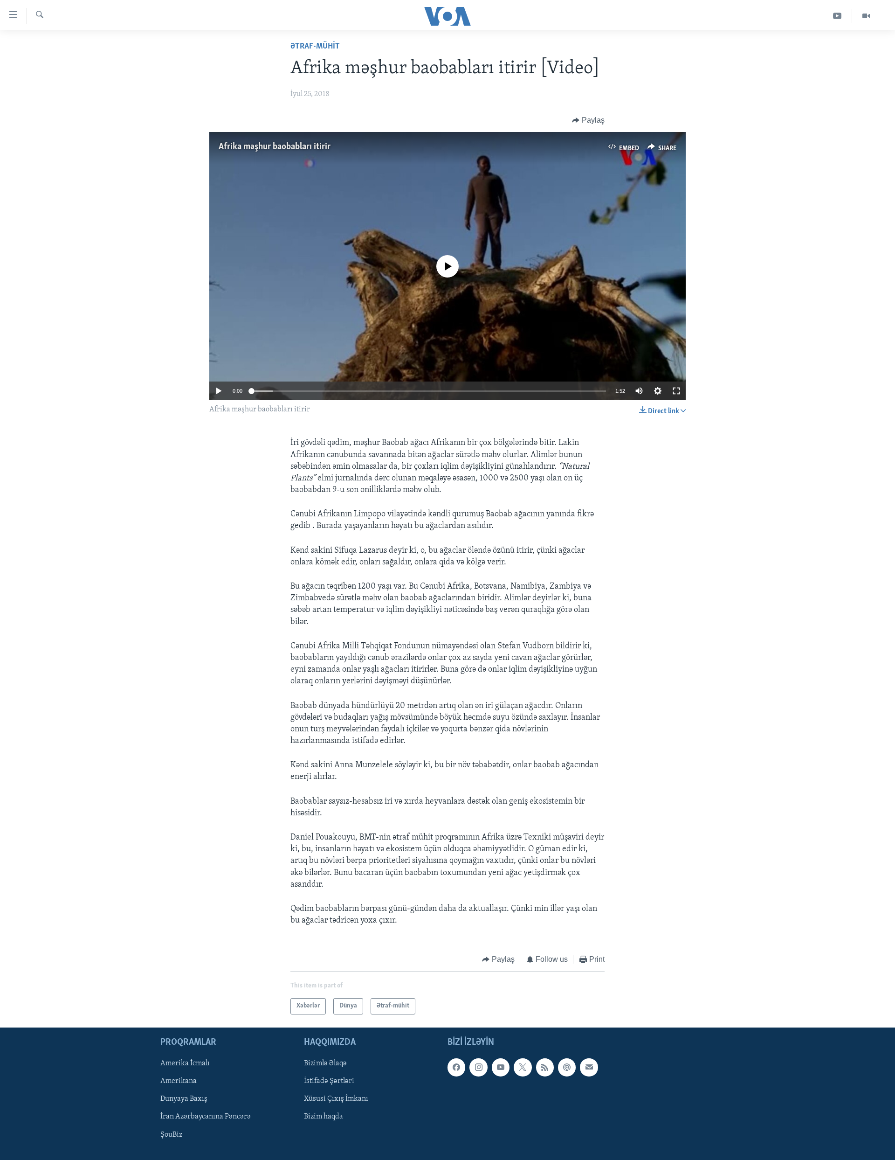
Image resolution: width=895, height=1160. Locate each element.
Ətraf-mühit (315, 46)
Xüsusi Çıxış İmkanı (336, 1099)
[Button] (588, 120)
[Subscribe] (589, 1067)
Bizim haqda (323, 1116)
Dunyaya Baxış (183, 1099)
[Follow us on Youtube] (500, 1067)
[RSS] (545, 1067)
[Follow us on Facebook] (456, 1067)
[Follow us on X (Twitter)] (522, 1067)
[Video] (866, 16)
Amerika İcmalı (185, 1063)
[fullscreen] (676, 391)
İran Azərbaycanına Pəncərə (205, 1116)
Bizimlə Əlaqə (325, 1063)
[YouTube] (837, 16)
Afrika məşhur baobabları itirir (274, 147)
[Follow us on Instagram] (478, 1067)
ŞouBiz (171, 1134)
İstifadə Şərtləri (329, 1081)
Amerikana (178, 1081)
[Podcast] (567, 1067)
